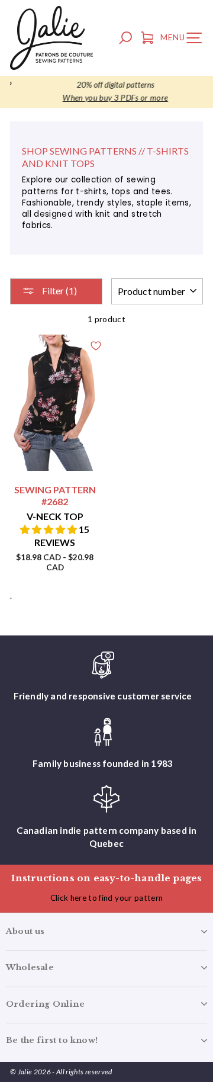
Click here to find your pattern (106, 898)
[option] (106, 92)
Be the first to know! (52, 1040)
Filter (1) (58, 290)
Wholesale (30, 967)
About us (25, 931)
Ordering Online (45, 1004)
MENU (184, 40)
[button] (49, 529)
